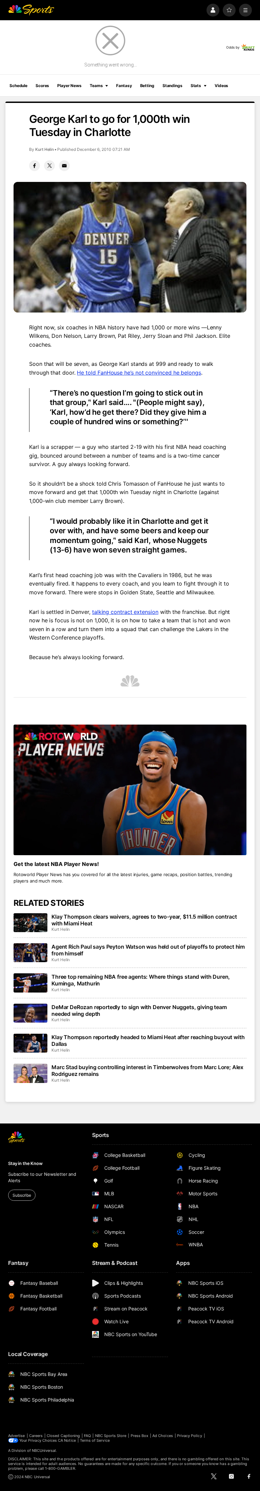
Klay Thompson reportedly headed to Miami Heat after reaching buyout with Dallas (147, 1040)
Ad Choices (162, 1435)
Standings (172, 85)
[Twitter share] (49, 165)
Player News (69, 85)
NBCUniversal (44, 1450)
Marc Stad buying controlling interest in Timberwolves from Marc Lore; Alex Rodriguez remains (147, 1070)
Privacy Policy (189, 1435)
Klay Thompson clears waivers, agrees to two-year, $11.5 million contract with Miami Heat (144, 920)
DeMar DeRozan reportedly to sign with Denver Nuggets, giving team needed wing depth (139, 1010)
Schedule (18, 85)
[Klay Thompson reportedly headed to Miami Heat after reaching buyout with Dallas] (30, 1043)
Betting (147, 85)
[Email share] (64, 165)
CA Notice (67, 1440)
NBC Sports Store (111, 1435)
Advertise (16, 1435)
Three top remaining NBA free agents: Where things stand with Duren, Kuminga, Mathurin (140, 980)
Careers (36, 1435)
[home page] (31, 10)
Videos (221, 85)
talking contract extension (125, 611)
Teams (96, 85)
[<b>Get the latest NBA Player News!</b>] (130, 790)
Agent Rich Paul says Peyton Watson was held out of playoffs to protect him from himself (148, 950)
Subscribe (22, 1195)
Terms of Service (95, 1440)
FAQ (87, 1435)
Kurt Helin (44, 149)
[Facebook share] (34, 165)
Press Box (140, 1435)
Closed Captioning (63, 1435)
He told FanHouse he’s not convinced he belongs (139, 372)
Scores (42, 85)
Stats (196, 85)
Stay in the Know (25, 1163)
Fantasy (124, 85)
